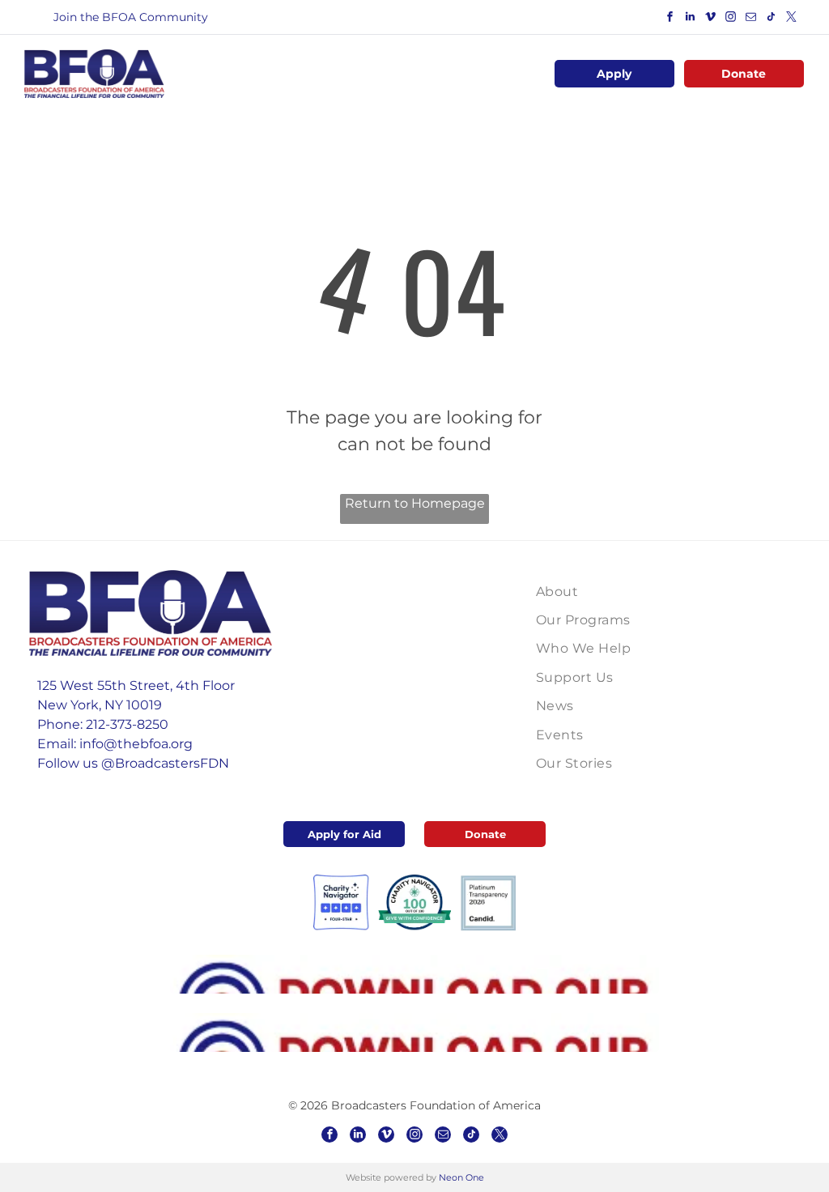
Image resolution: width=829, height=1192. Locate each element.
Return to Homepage (415, 503)
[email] (751, 19)
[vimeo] (711, 19)
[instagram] (731, 19)
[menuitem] (613, 591)
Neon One (461, 1177)
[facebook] (670, 19)
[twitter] (792, 19)
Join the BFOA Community (130, 17)
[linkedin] (690, 19)
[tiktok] (771, 19)
